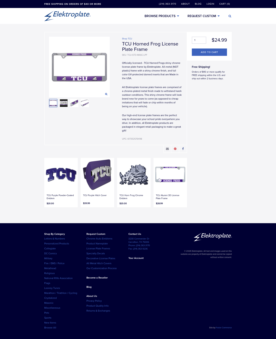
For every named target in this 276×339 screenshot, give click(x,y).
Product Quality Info (97, 305)
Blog (198, 3)
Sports (47, 317)
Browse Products (160, 16)
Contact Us (134, 234)
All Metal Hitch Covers (98, 263)
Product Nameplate (97, 243)
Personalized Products (56, 243)
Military (48, 258)
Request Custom (202, 16)
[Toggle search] (230, 16)
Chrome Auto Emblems (99, 238)
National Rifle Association (58, 278)
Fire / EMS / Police (54, 263)
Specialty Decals (95, 253)
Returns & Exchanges (98, 310)
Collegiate (50, 248)
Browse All (50, 327)
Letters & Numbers (54, 238)
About (185, 3)
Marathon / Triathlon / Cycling (60, 293)
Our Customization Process (101, 268)
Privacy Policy (94, 300)
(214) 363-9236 (140, 248)
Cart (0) (224, 3)
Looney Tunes (52, 288)
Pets (46, 312)
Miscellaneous (52, 307)
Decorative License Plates (100, 258)
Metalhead (50, 268)
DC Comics (50, 253)
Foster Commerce (224, 327)
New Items (50, 322)
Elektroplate (67, 16)
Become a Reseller (97, 277)
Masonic (49, 303)
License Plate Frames (98, 248)
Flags (47, 283)
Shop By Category (54, 234)
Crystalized (50, 298)
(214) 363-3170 (167, 3)
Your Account (136, 258)
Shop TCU (127, 38)
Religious (49, 273)
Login (210, 3)
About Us (91, 296)
